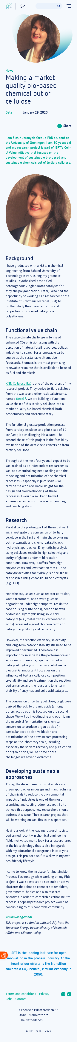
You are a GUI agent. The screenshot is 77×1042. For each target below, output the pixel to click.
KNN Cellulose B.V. (18, 383)
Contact (21, 999)
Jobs (9, 999)
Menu (67, 6)
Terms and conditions (21, 994)
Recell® (21, 398)
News (9, 70)
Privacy (44, 994)
